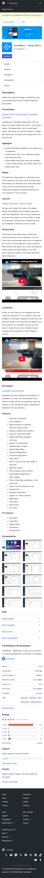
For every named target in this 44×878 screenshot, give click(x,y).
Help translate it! (36, 15)
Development (9, 80)
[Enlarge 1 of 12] (18, 543)
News (4, 798)
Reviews (7, 69)
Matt (5, 833)
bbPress (6, 837)
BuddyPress (7, 841)
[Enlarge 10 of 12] (39, 589)
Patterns (26, 805)
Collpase (5, 203)
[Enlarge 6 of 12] (39, 566)
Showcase (27, 794)
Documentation (22, 114)
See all (39, 743)
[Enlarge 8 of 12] (39, 577)
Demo (12, 114)
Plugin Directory (7, 9)
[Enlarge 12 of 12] (39, 600)
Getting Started (8, 619)
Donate (27, 819)
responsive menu (35, 702)
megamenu (32, 698)
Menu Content (7, 632)
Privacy (5, 805)
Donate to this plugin (10, 782)
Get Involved (28, 812)
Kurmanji (10, 850)
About (4, 794)
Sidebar (29, 203)
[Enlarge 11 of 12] (18, 600)
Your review (6, 743)
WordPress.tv (8, 823)
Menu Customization (9, 638)
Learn (4, 812)
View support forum (9, 763)
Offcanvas (14, 203)
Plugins (25, 802)
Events (25, 816)
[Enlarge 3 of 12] (18, 554)
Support (7, 85)
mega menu (24, 698)
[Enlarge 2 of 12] (39, 543)
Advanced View (8, 708)
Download (7, 56)
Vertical (22, 203)
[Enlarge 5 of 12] (18, 566)
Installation (8, 75)
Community (7, 117)
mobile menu (25, 702)
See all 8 (39, 693)
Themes (26, 798)
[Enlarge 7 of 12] (18, 577)
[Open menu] (40, 3)
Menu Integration (8, 625)
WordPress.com (9, 830)
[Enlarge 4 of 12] (39, 554)
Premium (5, 114)
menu (39, 698)
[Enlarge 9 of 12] (18, 589)
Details (6, 64)
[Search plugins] (24, 22)
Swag (26, 823)
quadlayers (20, 49)
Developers (33, 114)
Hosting (5, 802)
